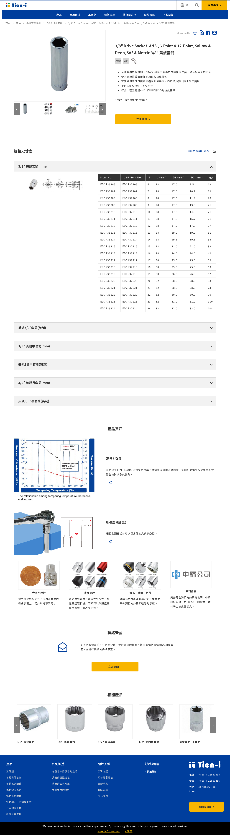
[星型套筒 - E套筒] (156, 724)
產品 (59, 14)
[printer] (195, 33)
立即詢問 (142, 119)
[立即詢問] (214, 5)
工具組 (92, 14)
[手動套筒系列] (35, 23)
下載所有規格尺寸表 (197, 151)
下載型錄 (168, 14)
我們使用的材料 (61, 789)
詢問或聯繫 (206, 807)
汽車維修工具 (14, 808)
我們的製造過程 (61, 777)
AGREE (128, 831)
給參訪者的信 (105, 777)
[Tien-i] (9, 23)
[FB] (208, 33)
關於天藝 (149, 14)
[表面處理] (89, 585)
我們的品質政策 (61, 783)
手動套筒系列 (14, 777)
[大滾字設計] (39, 585)
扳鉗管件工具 (14, 814)
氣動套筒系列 (14, 789)
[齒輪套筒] (196, 724)
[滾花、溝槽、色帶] (140, 585)
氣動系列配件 (14, 795)
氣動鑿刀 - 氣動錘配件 (19, 802)
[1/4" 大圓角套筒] (115, 724)
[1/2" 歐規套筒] (74, 724)
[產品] (20, 23)
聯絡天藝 (103, 789)
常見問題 (103, 795)
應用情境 (75, 14)
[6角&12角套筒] (56, 23)
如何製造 (109, 14)
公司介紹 (103, 771)
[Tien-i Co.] (16, 5)
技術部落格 (129, 14)
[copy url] (201, 33)
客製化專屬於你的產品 (65, 771)
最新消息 (103, 783)
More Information (109, 831)
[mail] (214, 33)
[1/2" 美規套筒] (34, 724)
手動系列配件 (14, 783)
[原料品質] (191, 585)
